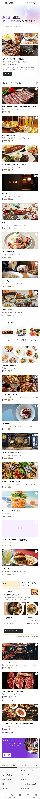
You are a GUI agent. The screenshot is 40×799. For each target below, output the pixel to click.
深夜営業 (24, 779)
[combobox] (20, 26)
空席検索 (7, 74)
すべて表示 (35, 83)
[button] (12, 109)
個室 (3, 784)
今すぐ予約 (7, 755)
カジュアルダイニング (28, 770)
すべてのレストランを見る (13, 631)
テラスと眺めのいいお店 (28, 784)
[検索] (5, 26)
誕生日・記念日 (6, 779)
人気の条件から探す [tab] (9, 765)
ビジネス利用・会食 (8, 775)
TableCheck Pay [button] (8, 700)
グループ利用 (25, 775)
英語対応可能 (25, 788)
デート (4, 770)
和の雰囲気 (5, 788)
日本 (30, 3)
